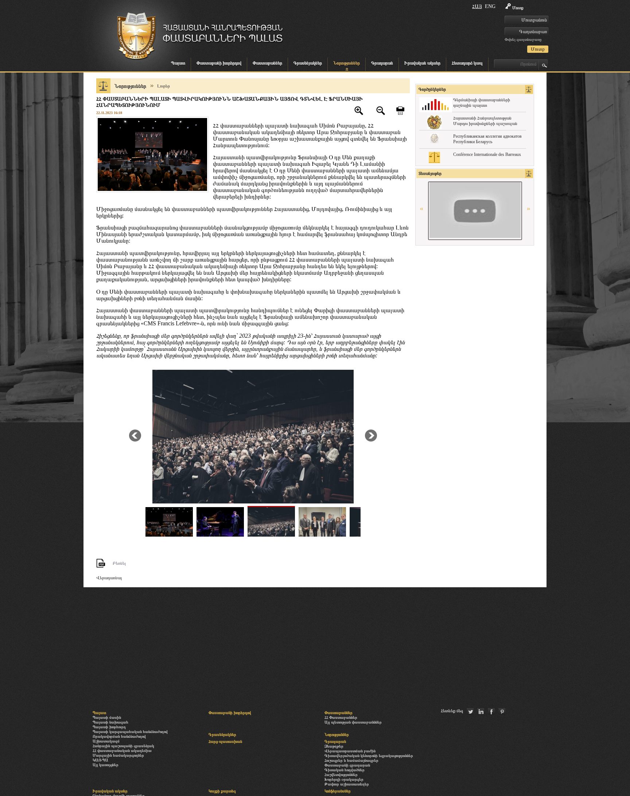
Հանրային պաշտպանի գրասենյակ (123, 746)
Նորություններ (346, 63)
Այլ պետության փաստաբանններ (353, 722)
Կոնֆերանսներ (337, 791)
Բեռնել (119, 563)
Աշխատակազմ (106, 741)
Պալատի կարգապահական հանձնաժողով (130, 731)
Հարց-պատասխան (225, 741)
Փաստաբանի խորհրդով (219, 63)
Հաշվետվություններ (341, 774)
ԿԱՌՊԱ (100, 760)
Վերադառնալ (109, 577)
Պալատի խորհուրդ (109, 727)
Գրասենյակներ (307, 63)
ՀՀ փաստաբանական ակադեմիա (122, 750)
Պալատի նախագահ (110, 722)
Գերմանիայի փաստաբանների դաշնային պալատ (481, 102)
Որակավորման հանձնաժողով (119, 736)
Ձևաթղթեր (333, 746)
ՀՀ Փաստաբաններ (340, 717)
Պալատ (178, 63)
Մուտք (518, 7)
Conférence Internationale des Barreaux (487, 154)
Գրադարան (382, 63)
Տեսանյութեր (430, 173)
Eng (490, 6)
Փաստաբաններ (267, 63)
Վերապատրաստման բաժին (350, 751)
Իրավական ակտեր (422, 63)
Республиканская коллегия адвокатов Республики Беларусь (487, 139)
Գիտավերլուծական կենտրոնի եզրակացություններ (368, 755)
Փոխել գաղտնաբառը (523, 39)
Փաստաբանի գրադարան (347, 765)
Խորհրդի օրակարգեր (343, 779)
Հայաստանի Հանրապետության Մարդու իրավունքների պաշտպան (485, 120)
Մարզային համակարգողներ (118, 755)
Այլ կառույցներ (105, 764)
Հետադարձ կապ (467, 63)
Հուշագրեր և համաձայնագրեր (351, 760)
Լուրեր (163, 86)
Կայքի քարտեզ (222, 791)
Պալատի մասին (107, 717)
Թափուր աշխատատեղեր (346, 784)
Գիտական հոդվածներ (344, 770)
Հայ (477, 6)
